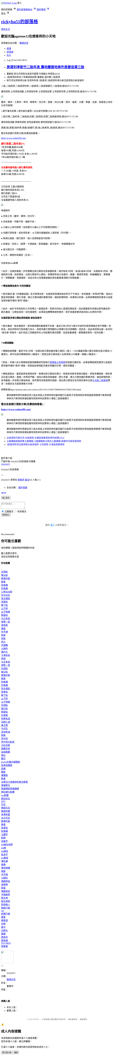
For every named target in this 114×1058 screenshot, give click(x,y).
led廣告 (4, 851)
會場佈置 (5, 814)
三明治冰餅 (6, 592)
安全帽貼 (5, 598)
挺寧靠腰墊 (6, 765)
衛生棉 (4, 898)
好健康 (4, 715)
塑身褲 (4, 940)
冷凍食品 (5, 655)
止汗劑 (4, 608)
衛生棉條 (5, 901)
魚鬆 (3, 635)
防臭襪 (4, 588)
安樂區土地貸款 (57, 362)
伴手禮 (4, 632)
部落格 (10, 52)
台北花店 (5, 818)
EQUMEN (6, 943)
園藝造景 (5, 748)
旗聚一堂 (5, 622)
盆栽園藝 (5, 752)
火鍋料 (4, 648)
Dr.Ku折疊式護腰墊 (10, 762)
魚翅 (3, 658)
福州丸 (4, 652)
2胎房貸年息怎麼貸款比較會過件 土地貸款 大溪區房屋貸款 (36, 444)
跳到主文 (5, 29)
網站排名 (5, 798)
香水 (3, 927)
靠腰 (3, 768)
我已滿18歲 (6, 1052)
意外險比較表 (7, 742)
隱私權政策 (72, 1019)
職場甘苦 (23, 43)
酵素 (3, 735)
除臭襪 (4, 585)
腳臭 (3, 582)
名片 (9, 55)
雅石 (3, 755)
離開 (16, 1052)
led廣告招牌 (7, 844)
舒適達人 (5, 904)
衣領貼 (4, 572)
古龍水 (4, 930)
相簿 (9, 48)
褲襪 (3, 864)
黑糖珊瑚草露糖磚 (10, 788)
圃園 (3, 934)
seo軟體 (4, 795)
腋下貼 (4, 605)
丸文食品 (5, 618)
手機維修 (5, 894)
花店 (3, 804)
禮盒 (3, 628)
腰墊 (3, 772)
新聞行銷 (5, 914)
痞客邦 (21, 480)
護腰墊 (4, 775)
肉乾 (3, 638)
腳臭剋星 (5, 578)
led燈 (3, 848)
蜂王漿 (4, 725)
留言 (27, 480)
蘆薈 (3, 917)
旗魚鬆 (4, 625)
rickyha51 (5, 464)
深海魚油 (5, 732)
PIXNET (36, 1019)
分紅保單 (5, 745)
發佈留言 (5, 515)
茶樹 (3, 924)
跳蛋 (3, 888)
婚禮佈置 (5, 811)
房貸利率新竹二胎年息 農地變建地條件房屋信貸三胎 (45, 67)
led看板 (4, 858)
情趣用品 (5, 881)
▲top (3, 492)
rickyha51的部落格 (19, 21)
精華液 (4, 920)
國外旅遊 (22, 487)
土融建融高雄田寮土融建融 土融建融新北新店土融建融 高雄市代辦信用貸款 (44, 441)
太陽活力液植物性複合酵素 (14, 782)
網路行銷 (5, 908)
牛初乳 (4, 728)
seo (2, 910)
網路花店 (5, 808)
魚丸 (3, 642)
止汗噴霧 (5, 612)
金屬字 (4, 841)
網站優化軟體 (7, 792)
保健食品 (5, 718)
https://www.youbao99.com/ (13, 138)
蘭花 (3, 758)
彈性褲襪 (5, 868)
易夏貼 (4, 602)
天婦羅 (4, 645)
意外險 (4, 738)
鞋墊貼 (4, 615)
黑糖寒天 (5, 785)
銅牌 (3, 838)
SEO (3, 801)
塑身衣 (4, 937)
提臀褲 (4, 946)
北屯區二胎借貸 (100, 380)
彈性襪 (4, 861)
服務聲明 (83, 1019)
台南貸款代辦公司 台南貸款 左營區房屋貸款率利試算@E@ (36, 438)
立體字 (4, 834)
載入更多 (5, 498)
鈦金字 (4, 854)
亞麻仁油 (5, 722)
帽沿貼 (4, 575)
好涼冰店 (5, 595)
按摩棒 (4, 884)
